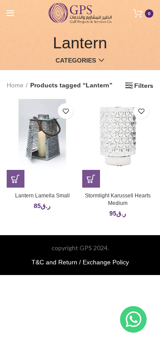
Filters (143, 86)
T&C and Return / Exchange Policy (80, 262)
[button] (15, 179)
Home (15, 85)
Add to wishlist (65, 111)
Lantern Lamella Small (42, 196)
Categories (76, 60)
